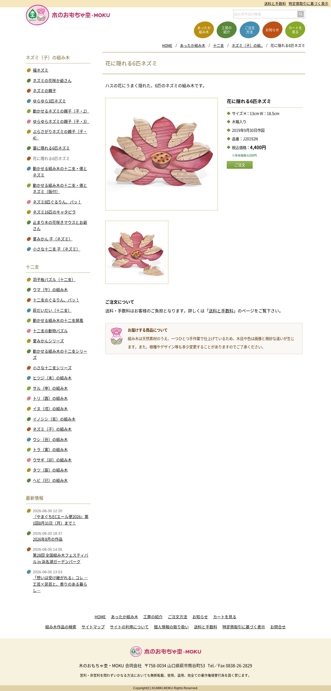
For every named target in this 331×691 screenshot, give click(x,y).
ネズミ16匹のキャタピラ (54, 212)
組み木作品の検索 (60, 627)
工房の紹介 (153, 617)
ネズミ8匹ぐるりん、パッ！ (57, 202)
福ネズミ (40, 70)
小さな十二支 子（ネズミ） (56, 249)
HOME (167, 45)
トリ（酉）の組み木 (50, 398)
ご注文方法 (177, 617)
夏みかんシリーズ (48, 341)
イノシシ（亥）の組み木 (54, 419)
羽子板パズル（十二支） (54, 279)
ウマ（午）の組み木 (50, 289)
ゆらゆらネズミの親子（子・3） (61, 121)
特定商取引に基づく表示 (308, 3)
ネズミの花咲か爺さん (52, 80)
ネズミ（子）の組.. (247, 45)
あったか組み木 (192, 45)
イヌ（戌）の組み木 (50, 408)
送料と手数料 (275, 3)
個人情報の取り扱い (171, 627)
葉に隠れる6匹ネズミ (51, 148)
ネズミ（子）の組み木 (52, 429)
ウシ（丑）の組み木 (50, 439)
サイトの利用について (129, 627)
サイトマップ (93, 627)
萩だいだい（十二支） (52, 310)
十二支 (218, 45)
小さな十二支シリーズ (52, 368)
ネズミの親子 (44, 90)
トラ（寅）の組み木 (50, 449)
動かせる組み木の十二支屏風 (58, 320)
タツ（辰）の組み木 (50, 470)
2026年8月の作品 (48, 539)
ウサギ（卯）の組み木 (52, 460)
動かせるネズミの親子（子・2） (61, 111)
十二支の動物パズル (50, 331)
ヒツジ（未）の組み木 (52, 378)
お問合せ (278, 627)
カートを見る (224, 617)
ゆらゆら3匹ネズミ (49, 101)
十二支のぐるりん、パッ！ (56, 300)
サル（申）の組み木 (50, 388)
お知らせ (200, 617)
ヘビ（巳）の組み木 (50, 480)
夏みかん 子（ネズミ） (52, 239)
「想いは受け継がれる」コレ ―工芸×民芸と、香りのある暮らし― (60, 584)
